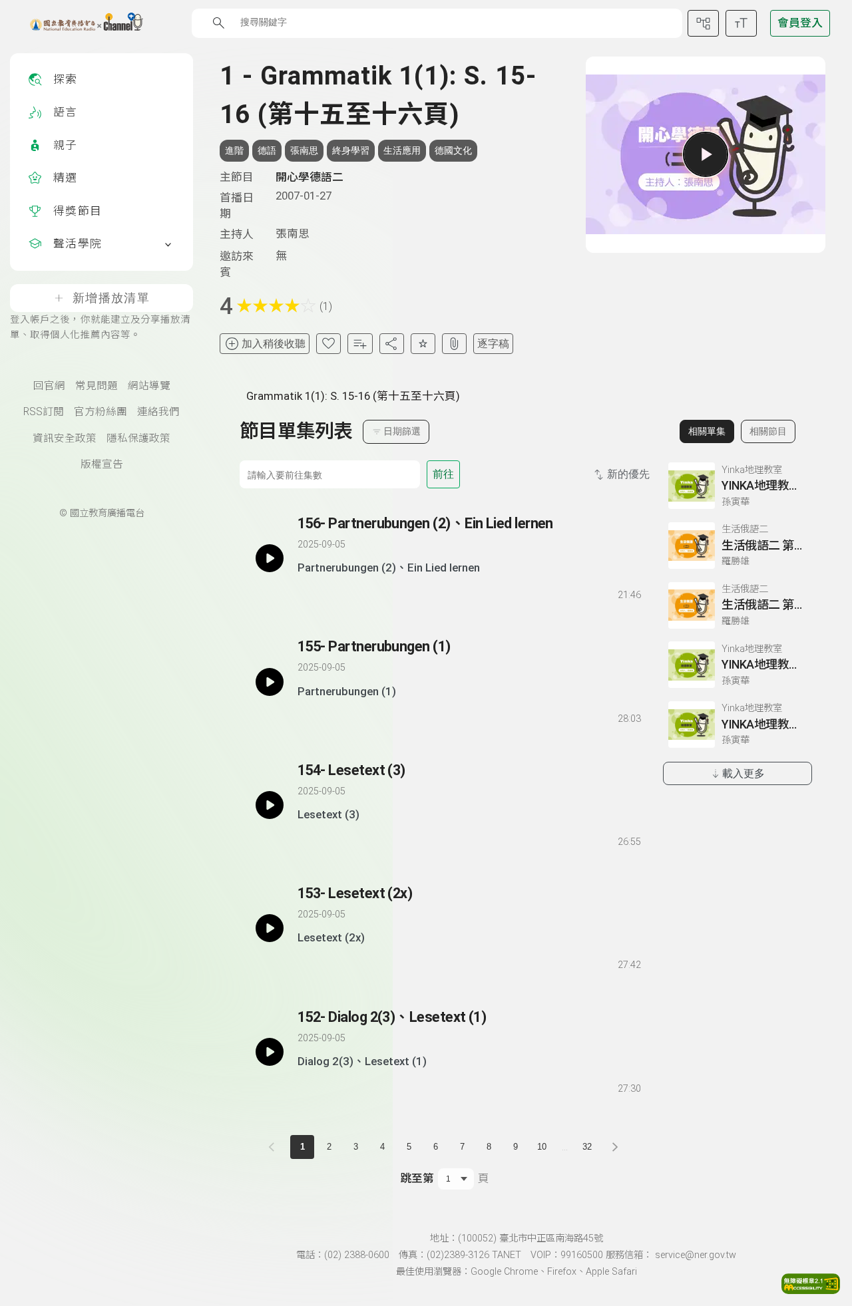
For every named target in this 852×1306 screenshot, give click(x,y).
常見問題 (96, 386)
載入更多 (743, 773)
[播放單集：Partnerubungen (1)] (270, 681)
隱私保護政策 (138, 438)
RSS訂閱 (43, 412)
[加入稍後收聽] (307, 592)
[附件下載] (454, 343)
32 (587, 1147)
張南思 (304, 150)
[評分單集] (423, 343)
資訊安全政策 (65, 438)
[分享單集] (391, 343)
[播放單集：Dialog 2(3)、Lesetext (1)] (270, 1052)
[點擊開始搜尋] (218, 23)
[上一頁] (274, 1147)
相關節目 (768, 431)
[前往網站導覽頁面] (703, 23)
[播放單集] (705, 154)
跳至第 (417, 1178)
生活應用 (402, 150)
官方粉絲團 (100, 412)
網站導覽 (149, 386)
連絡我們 (158, 412)
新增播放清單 (111, 298)
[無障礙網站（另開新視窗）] (810, 1290)
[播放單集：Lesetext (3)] (270, 805)
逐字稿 (493, 343)
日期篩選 (402, 431)
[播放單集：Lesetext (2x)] (270, 928)
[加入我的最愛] (328, 343)
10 (541, 1147)
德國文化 (453, 150)
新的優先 (628, 474)
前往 (443, 474)
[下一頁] (615, 1147)
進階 (234, 150)
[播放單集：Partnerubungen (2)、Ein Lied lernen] (270, 558)
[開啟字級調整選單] (741, 23)
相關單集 (707, 431)
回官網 (49, 386)
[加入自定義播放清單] (330, 592)
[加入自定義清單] (359, 343)
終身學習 (350, 150)
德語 (267, 150)
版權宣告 (102, 464)
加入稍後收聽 (274, 343)
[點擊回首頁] (78, 23)
